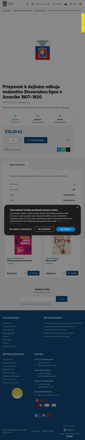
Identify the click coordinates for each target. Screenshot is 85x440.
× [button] (77, 207)
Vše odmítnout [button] (44, 229)
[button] (21, 229)
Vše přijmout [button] (65, 229)
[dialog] (42, 220)
